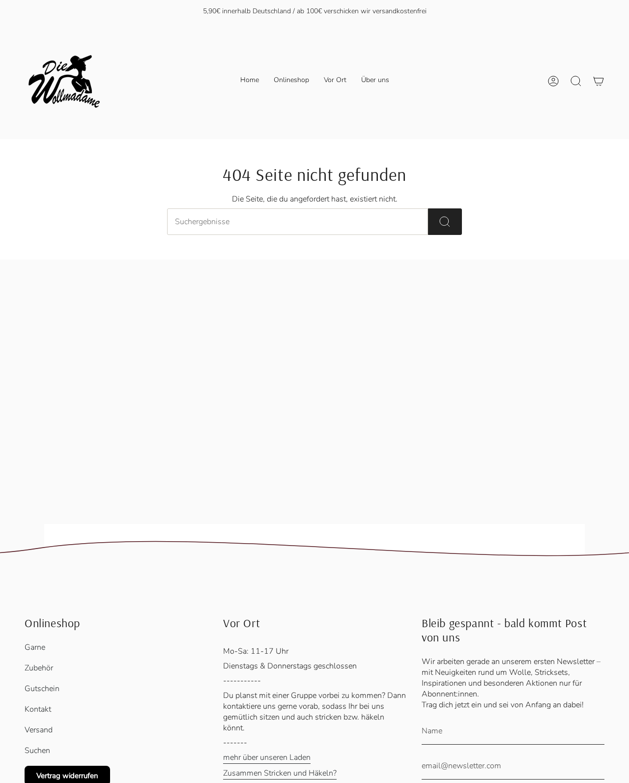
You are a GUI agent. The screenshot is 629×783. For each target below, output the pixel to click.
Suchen (37, 750)
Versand (39, 730)
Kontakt (38, 709)
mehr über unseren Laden (267, 757)
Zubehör (39, 668)
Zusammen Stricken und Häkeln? (280, 773)
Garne (35, 647)
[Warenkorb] (598, 81)
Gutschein (42, 688)
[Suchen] (445, 221)
